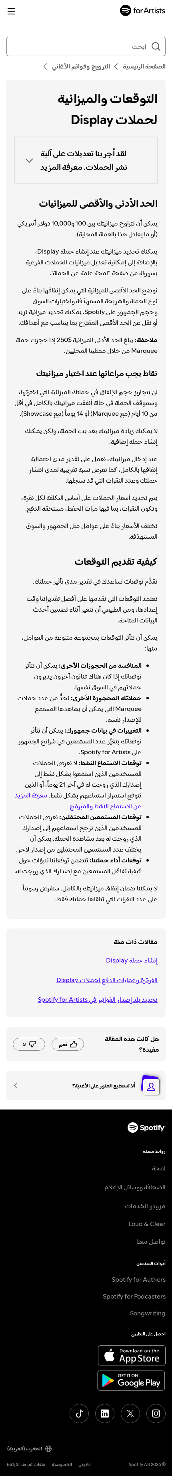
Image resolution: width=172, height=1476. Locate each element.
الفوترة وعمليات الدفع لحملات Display (107, 979)
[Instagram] (156, 1413)
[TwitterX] (130, 1413)
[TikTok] (79, 1413)
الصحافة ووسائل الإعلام (135, 1186)
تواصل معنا (151, 1241)
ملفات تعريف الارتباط (26, 1465)
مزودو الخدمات (145, 1205)
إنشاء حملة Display (132, 960)
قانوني (84, 1465)
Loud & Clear (147, 1223)
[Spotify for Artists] (143, 11)
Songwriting (148, 1313)
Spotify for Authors (139, 1279)
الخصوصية (62, 1465)
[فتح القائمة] (11, 11)
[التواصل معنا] (18, 1085)
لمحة (159, 1168)
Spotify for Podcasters (134, 1296)
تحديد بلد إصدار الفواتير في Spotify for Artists (98, 999)
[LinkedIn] (104, 1413)
